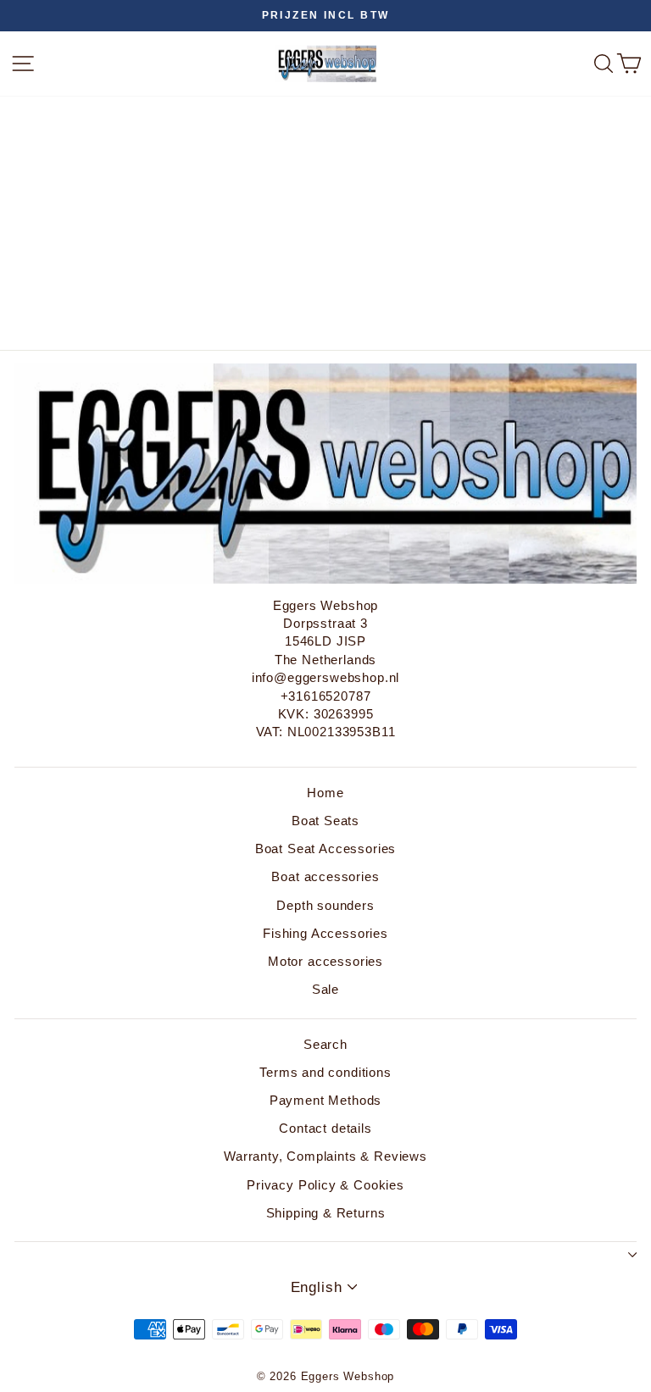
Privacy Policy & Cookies (325, 1185)
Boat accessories (325, 876)
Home (325, 792)
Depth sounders (325, 905)
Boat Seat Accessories (325, 848)
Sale (325, 989)
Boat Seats (325, 820)
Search (325, 1044)
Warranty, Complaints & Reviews (325, 1156)
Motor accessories (325, 961)
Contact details (325, 1128)
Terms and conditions (325, 1072)
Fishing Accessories (325, 933)
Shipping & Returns (326, 1213)
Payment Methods (325, 1100)
